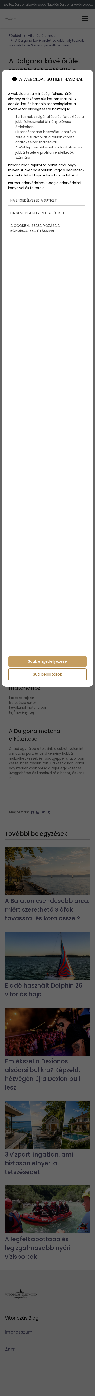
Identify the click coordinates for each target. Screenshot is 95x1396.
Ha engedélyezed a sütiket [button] (33, 200)
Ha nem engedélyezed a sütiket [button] (37, 213)
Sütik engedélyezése (47, 661)
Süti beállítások (47, 674)
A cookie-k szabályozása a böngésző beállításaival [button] (35, 228)
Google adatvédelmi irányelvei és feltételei (44, 185)
